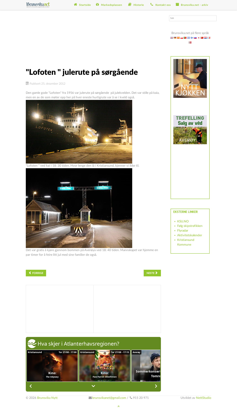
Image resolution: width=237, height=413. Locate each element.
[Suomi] (192, 37)
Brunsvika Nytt (47, 397)
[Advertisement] (93, 37)
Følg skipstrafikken (189, 226)
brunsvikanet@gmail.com (109, 397)
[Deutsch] (175, 37)
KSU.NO (183, 221)
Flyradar (182, 230)
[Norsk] (190, 42)
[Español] (178, 37)
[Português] (185, 37)
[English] (171, 37)
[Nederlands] (205, 37)
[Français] (208, 37)
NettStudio (203, 397)
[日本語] (198, 37)
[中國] (202, 37)
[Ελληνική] (188, 37)
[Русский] (195, 37)
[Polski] (181, 37)
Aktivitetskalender (189, 235)
